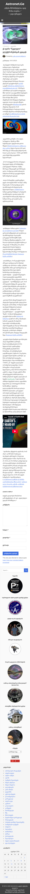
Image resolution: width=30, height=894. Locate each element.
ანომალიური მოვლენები (13, 771)
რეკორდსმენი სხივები (10, 254)
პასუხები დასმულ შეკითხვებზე (14, 822)
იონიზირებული (19, 189)
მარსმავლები (9, 810)
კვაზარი (7, 803)
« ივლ (6, 877)
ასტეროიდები (9, 773)
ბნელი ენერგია (10, 782)
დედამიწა (13, 46)
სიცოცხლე (8, 829)
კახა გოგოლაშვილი (19, 56)
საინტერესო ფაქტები (11, 824)
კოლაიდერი (9, 806)
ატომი (21, 83)
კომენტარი (6, 505)
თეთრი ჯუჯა (9, 801)
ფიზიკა (7, 834)
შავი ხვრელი (9, 838)
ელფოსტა (6, 537)
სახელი (5, 530)
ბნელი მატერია (10, 785)
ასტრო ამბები (9, 775)
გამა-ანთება (9, 789)
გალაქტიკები (9, 787)
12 (11, 864)
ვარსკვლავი (9, 799)
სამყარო (8, 827)
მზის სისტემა (9, 815)
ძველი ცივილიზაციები (12, 841)
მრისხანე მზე (17, 104)
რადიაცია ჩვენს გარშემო (14, 335)
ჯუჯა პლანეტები (10, 843)
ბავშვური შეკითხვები (11, 780)
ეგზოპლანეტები (10, 794)
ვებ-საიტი (6, 545)
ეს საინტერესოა (10, 796)
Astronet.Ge (15, 4)
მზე (6, 813)
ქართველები (9, 836)
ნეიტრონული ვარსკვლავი (13, 817)
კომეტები (8, 808)
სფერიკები (11, 379)
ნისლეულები (9, 820)
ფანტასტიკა (9, 831)
